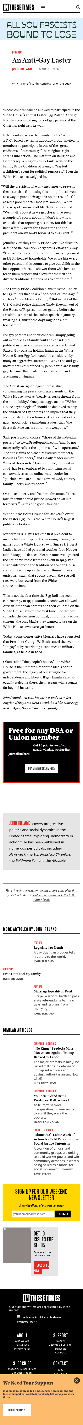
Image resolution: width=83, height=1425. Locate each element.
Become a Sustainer (61, 1344)
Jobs (60, 1369)
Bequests (60, 1348)
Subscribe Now (41, 1268)
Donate (60, 1341)
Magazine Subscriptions (22, 1369)
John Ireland (22, 69)
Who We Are (22, 1341)
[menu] (43, 8)
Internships (61, 1373)
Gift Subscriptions (22, 1372)
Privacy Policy (22, 1348)
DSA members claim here (41, 768)
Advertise (60, 1352)
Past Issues (22, 1344)
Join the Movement (17, 1410)
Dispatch (17, 52)
